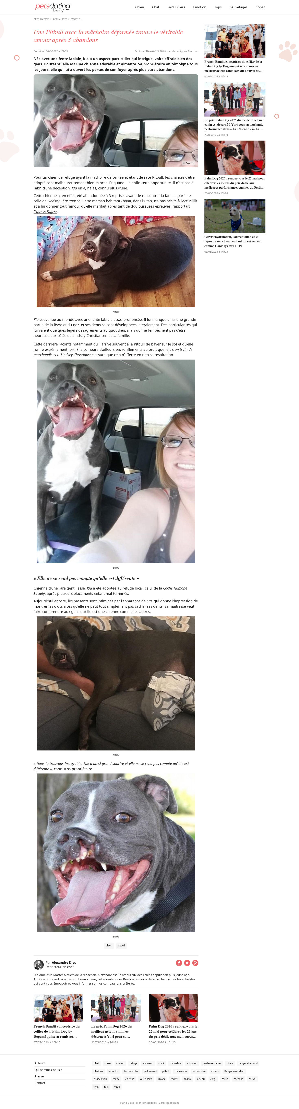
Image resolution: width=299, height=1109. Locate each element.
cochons (238, 1079)
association (100, 1079)
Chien (139, 7)
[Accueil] (53, 7)
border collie (131, 1071)
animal (187, 1079)
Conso (260, 7)
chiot (161, 1063)
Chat (155, 7)
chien (109, 945)
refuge (133, 1063)
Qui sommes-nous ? (48, 1070)
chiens (215, 1071)
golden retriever (212, 1063)
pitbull (121, 945)
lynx (96, 1086)
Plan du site (127, 1103)
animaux (148, 1063)
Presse (39, 1076)
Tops (218, 7)
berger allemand (248, 1063)
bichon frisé (199, 1071)
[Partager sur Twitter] (187, 964)
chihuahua (175, 1063)
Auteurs (40, 1063)
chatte (116, 1079)
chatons (98, 1071)
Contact (40, 1083)
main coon (181, 1071)
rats (106, 1086)
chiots (161, 1079)
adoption (192, 1063)
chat (96, 1063)
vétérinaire (146, 1079)
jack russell (150, 1071)
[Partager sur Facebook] (179, 964)
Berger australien (234, 1071)
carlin (225, 1079)
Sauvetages (239, 7)
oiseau (201, 1079)
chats (230, 1063)
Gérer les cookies (169, 1103)
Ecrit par (150, 51)
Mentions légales (146, 1103)
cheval (252, 1079)
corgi (213, 1079)
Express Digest (45, 211)
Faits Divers (176, 7)
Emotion (199, 7)
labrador (113, 1071)
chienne (129, 1079)
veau (117, 1086)
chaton (120, 1063)
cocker (174, 1079)
